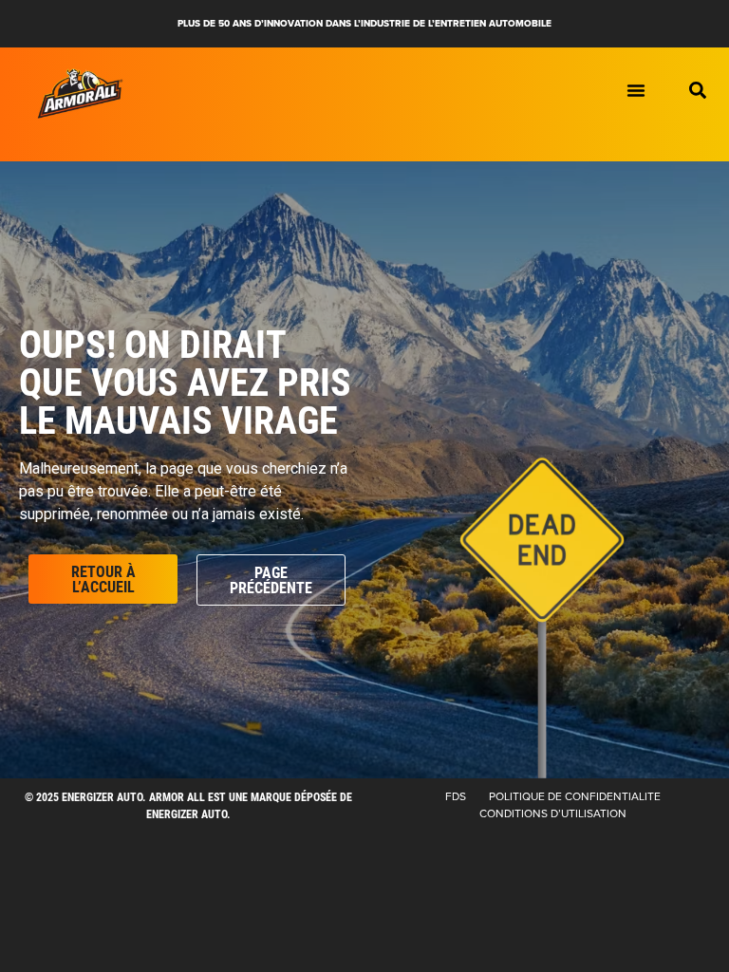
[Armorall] (80, 93)
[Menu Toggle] (635, 90)
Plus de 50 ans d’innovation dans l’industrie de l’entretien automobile (364, 23)
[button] (697, 90)
